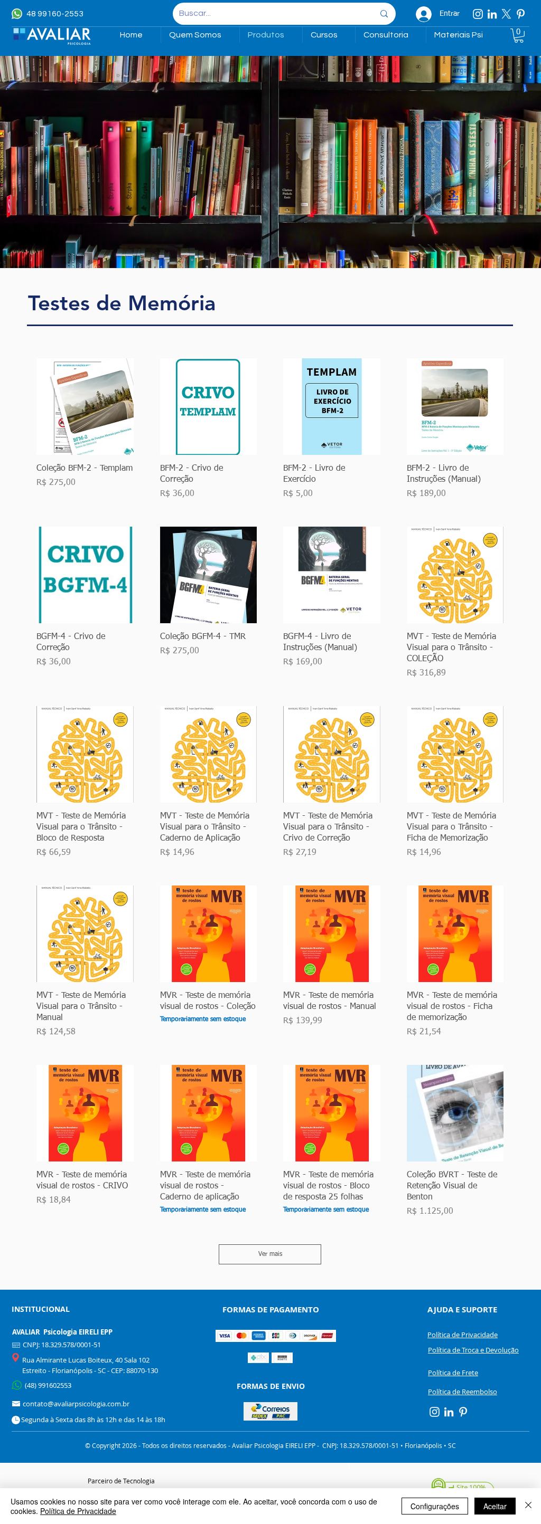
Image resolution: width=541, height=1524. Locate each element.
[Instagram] (477, 14)
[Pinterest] (520, 14)
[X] (506, 14)
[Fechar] (528, 1506)
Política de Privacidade (78, 1511)
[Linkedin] (492, 14)
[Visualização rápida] (85, 406)
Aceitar (495, 1506)
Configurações (435, 1506)
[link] (518, 35)
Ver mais (270, 1254)
